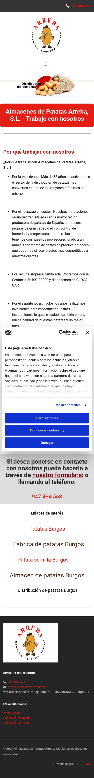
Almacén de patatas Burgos (47, 575)
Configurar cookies (44, 430)
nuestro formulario (58, 475)
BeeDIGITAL (83, 764)
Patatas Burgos (47, 529)
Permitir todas (47, 418)
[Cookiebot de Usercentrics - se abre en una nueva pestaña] (59, 332)
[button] (45, 64)
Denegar (47, 442)
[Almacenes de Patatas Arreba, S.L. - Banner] (47, 84)
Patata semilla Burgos (43, 560)
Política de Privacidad (17, 717)
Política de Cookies (16, 722)
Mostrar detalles (68, 405)
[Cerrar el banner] (87, 332)
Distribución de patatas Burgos (47, 590)
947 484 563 (47, 496)
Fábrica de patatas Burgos (47, 544)
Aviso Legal (11, 713)
